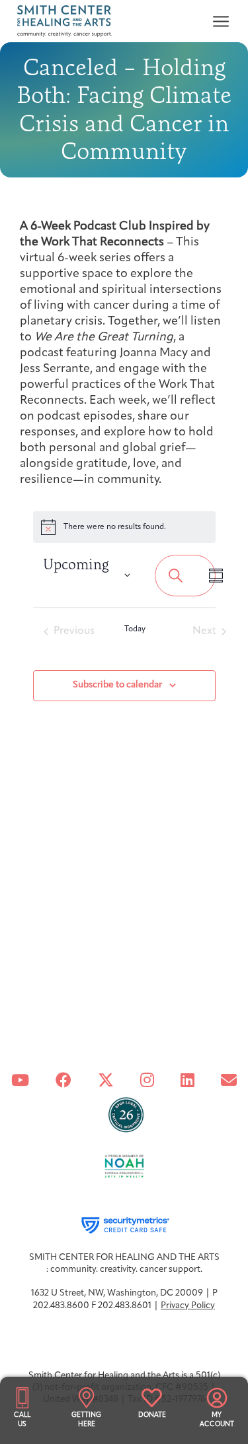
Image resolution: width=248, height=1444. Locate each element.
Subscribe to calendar (117, 685)
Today (134, 629)
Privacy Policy (188, 1306)
